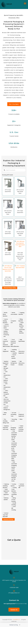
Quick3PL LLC (16, 619)
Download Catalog (8, 519)
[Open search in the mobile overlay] (14, 170)
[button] (25, 3)
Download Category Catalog (10, 287)
